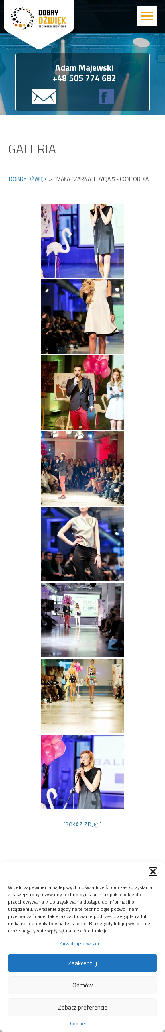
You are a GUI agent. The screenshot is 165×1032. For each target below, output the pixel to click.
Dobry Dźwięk (28, 179)
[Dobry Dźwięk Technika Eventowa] (55, 37)
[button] (153, 872)
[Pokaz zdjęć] (82, 824)
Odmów (82, 985)
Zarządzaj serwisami (81, 943)
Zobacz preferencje (82, 1007)
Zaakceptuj (82, 963)
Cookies (78, 1023)
